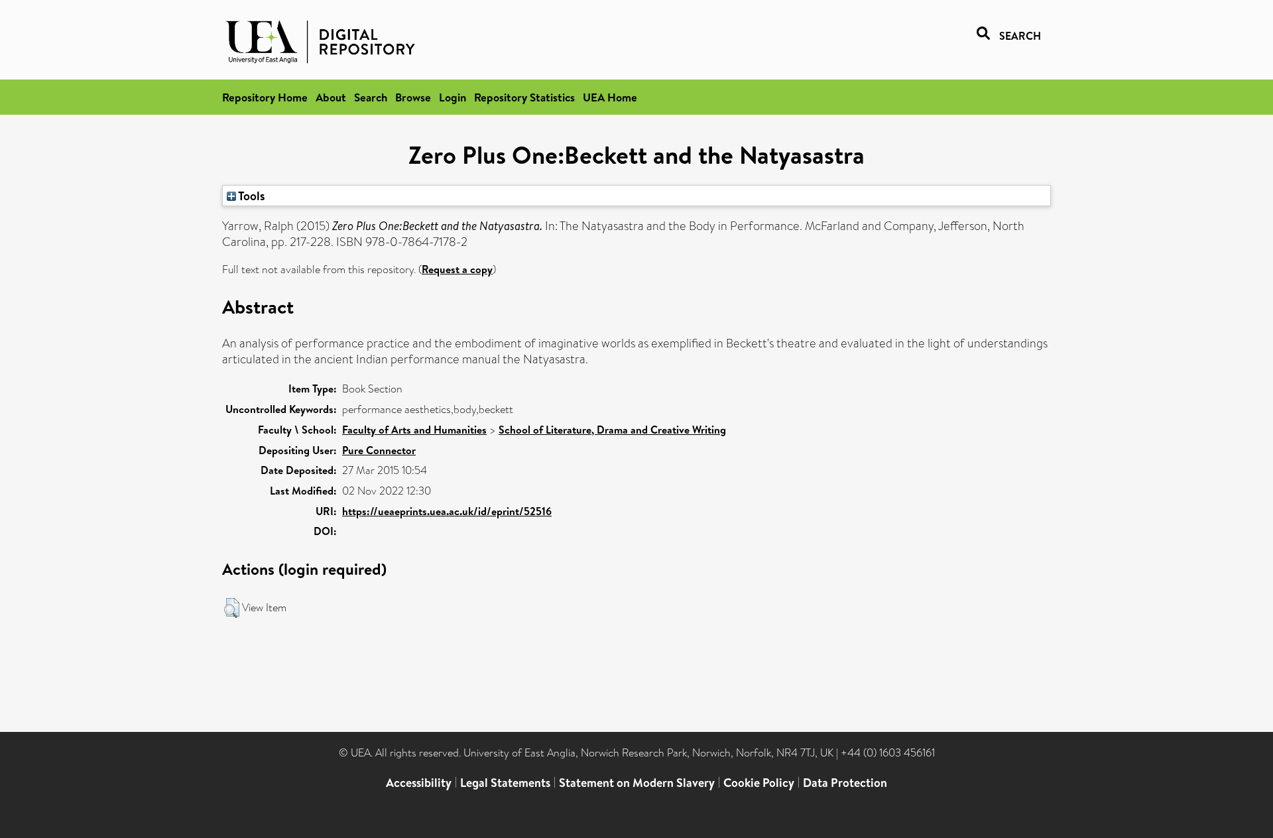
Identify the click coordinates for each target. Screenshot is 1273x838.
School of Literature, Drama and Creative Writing (612, 429)
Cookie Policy (758, 782)
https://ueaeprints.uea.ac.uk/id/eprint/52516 (447, 511)
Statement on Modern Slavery (637, 782)
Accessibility (419, 782)
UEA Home (610, 97)
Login (452, 97)
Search (370, 97)
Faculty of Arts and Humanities (414, 429)
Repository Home (265, 97)
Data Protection (845, 782)
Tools (250, 195)
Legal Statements (505, 782)
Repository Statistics (524, 97)
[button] (231, 608)
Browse (413, 97)
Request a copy (457, 269)
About (331, 97)
